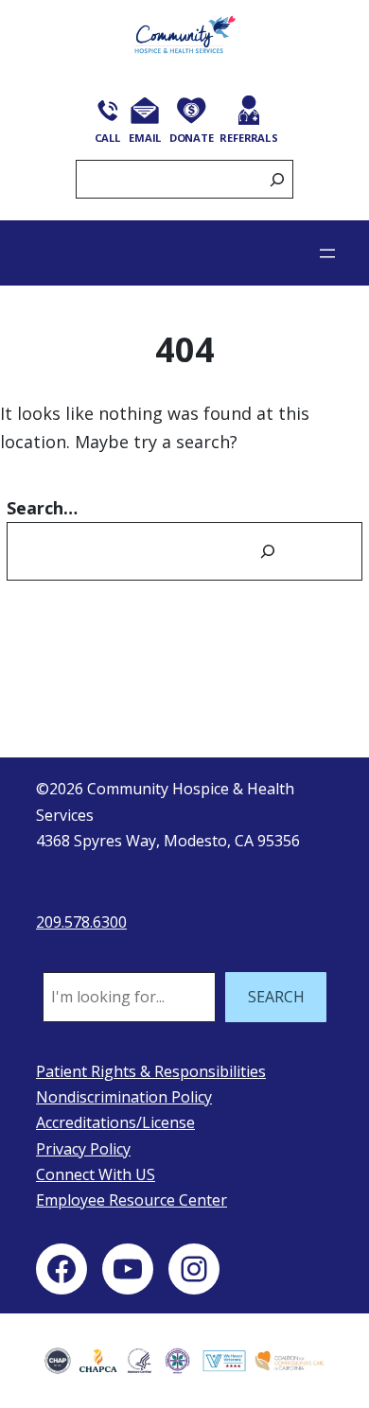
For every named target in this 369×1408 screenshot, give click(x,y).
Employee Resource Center (131, 1200)
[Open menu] (327, 253)
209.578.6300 (81, 922)
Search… (42, 507)
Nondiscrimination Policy (124, 1096)
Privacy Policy (83, 1149)
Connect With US (95, 1174)
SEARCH (276, 996)
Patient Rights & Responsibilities (151, 1071)
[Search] (277, 179)
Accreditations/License (115, 1122)
